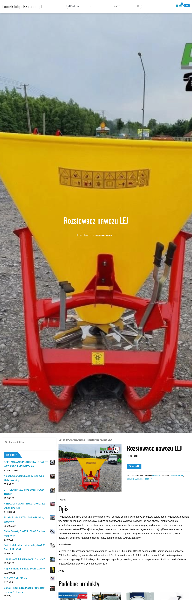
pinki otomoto (146, 479)
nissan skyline (133, 479)
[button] (116, 449)
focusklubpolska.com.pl (22, 6)
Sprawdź (134, 466)
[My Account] (177, 5)
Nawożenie (79, 440)
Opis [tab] (63, 499)
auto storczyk (176, 476)
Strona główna (65, 440)
